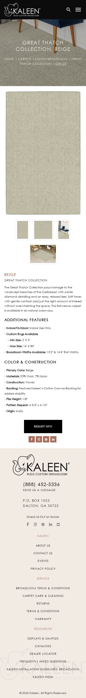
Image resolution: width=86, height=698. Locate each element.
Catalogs (43, 646)
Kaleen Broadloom (51, 59)
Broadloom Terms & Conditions (43, 588)
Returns (43, 603)
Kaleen (34, 693)
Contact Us (43, 553)
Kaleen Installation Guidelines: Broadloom (43, 669)
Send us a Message (39, 490)
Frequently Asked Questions (43, 661)
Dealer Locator (43, 653)
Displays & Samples (43, 638)
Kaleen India (43, 676)
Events (43, 560)
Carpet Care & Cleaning (43, 595)
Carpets (24, 59)
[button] (78, 10)
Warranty (43, 619)
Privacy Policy (43, 568)
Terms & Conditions (43, 611)
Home (9, 59)
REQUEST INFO (43, 426)
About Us (43, 545)
